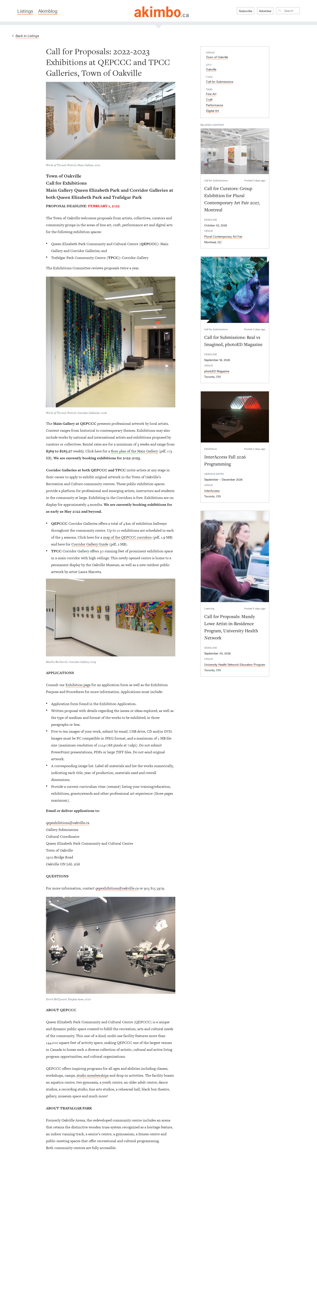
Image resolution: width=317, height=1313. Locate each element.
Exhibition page (78, 684)
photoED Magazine (216, 371)
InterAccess (212, 490)
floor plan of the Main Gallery (134, 451)
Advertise (265, 11)
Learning (209, 608)
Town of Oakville (217, 57)
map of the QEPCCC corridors (127, 537)
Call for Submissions (219, 81)
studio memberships (93, 1075)
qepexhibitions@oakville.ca (67, 822)
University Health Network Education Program (234, 664)
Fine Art (211, 94)
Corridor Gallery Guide (89, 544)
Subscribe (245, 11)
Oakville (211, 69)
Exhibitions (210, 449)
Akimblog (47, 10)
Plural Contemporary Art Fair (223, 236)
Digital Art (212, 110)
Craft (209, 99)
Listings (25, 10)
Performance (214, 105)
